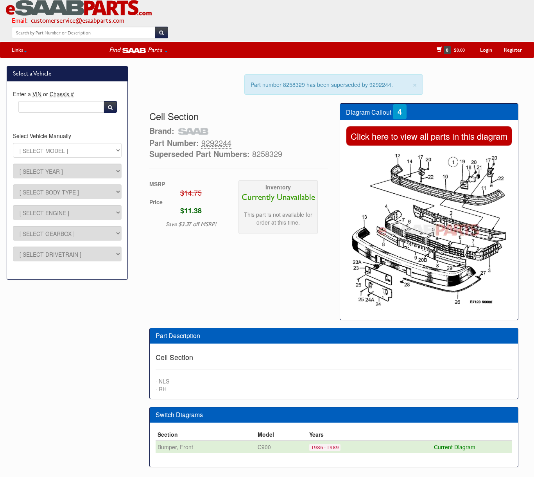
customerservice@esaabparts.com (77, 20)
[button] (138, 50)
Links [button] (17, 49)
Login (486, 49)
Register (513, 49)
